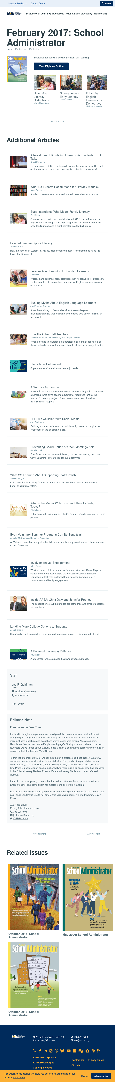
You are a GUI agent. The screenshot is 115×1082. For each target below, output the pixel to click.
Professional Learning (38, 13)
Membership (100, 13)
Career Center (38, 3)
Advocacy (86, 13)
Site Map (76, 1065)
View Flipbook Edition (51, 66)
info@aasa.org (81, 1040)
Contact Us (78, 1060)
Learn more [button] (19, 1077)
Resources (58, 13)
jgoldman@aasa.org (25, 691)
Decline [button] (84, 1076)
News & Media (16, 3)
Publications (73, 13)
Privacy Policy (96, 1060)
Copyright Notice (42, 1067)
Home (10, 48)
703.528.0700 (81, 1037)
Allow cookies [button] (101, 1076)
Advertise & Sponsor (44, 1057)
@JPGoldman (20, 818)
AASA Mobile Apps (43, 1062)
